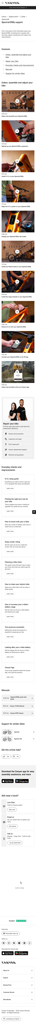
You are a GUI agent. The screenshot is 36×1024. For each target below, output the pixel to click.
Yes (8, 756)
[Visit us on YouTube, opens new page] (14, 943)
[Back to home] (12, 3)
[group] (18, 732)
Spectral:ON (5, 19)
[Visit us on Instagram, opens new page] (9, 943)
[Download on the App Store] (8, 781)
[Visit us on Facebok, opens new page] (4, 943)
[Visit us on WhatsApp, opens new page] (30, 943)
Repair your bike (12, 61)
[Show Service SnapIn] (34, 512)
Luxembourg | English (12, 1019)
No (17, 756)
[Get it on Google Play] (22, 781)
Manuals (9, 69)
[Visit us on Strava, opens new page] (19, 943)
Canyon (4, 16)
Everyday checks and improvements (20, 65)
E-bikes (23, 16)
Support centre (13, 16)
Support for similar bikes (15, 73)
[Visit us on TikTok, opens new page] (24, 943)
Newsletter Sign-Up (11, 933)
